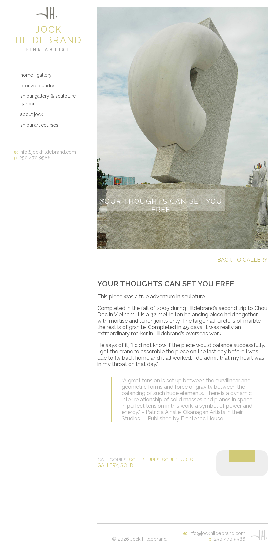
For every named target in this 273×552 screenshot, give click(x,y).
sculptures (144, 459)
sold (126, 465)
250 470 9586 (35, 157)
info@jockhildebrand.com (47, 152)
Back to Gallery (242, 260)
